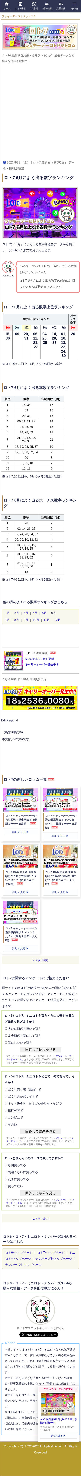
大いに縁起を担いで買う (24, 1028)
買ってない (15, 1186)
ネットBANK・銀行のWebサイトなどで (35, 1103)
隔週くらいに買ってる (23, 1172)
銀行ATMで (15, 1110)
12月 (57, 620)
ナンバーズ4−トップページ (23, 1264)
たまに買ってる (18, 1179)
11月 (47, 620)
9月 (26, 620)
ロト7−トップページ (51, 1252)
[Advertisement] (40, 111)
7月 (7, 620)
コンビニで (15, 1117)
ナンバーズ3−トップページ (53, 1258)
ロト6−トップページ (19, 1252)
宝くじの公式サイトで (23, 1096)
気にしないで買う (20, 1042)
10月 (36, 620)
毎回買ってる (17, 1165)
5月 (44, 613)
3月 (26, 613)
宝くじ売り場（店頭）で (24, 1089)
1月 (7, 613)
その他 (12, 1124)
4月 (35, 613)
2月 (16, 613)
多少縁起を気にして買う (24, 1035)
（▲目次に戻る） (40, 960)
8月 (16, 620)
